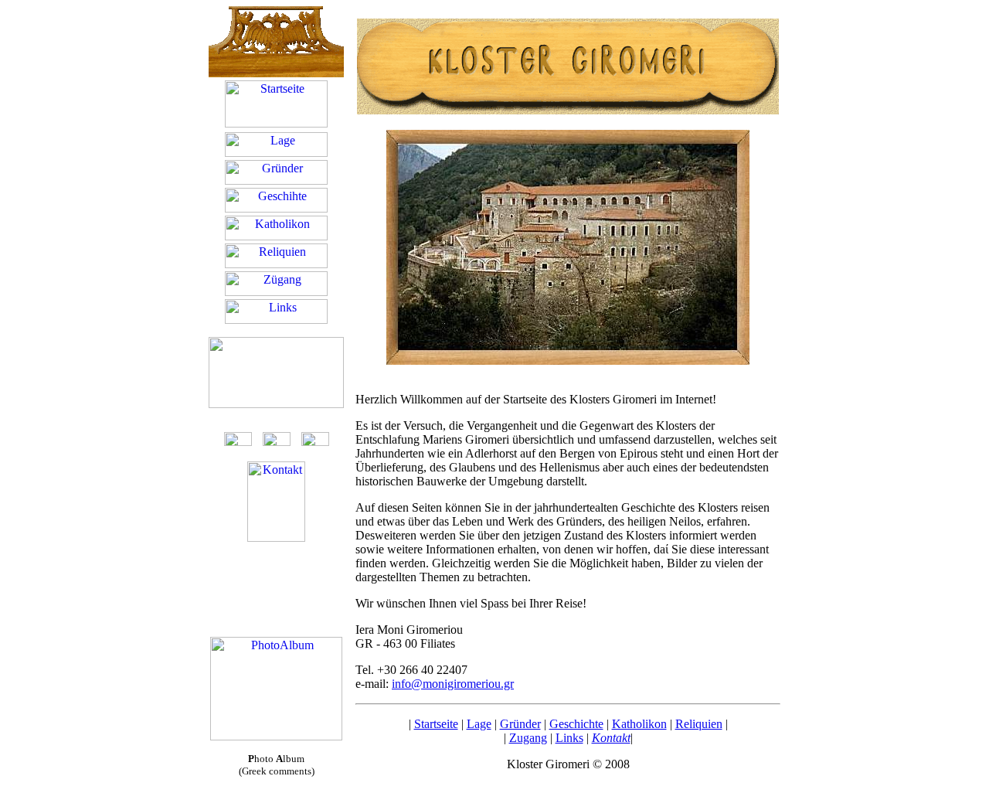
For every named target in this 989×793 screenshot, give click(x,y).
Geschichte (576, 723)
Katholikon (639, 723)
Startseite (436, 723)
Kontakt (611, 737)
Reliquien (698, 723)
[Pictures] (276, 736)
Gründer (520, 723)
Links (569, 737)
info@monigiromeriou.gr (453, 683)
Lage (479, 723)
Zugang (528, 737)
